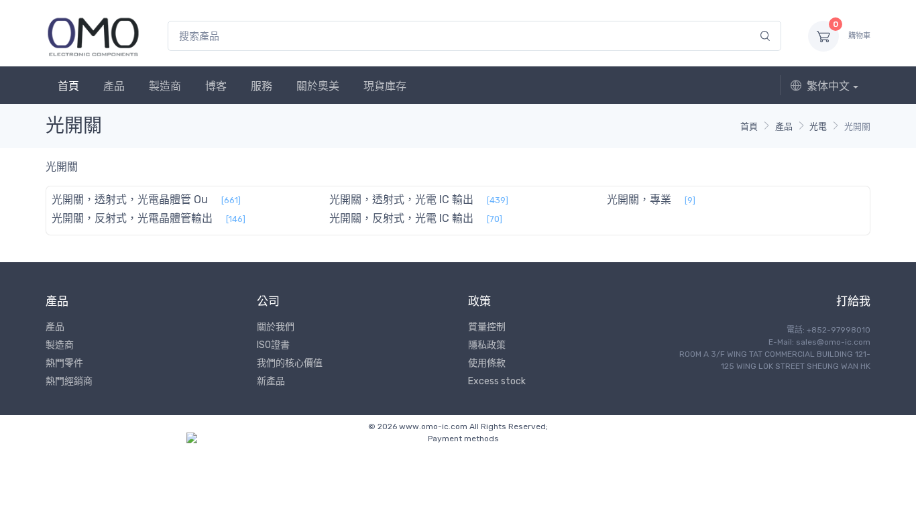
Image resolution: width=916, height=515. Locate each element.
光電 (818, 126)
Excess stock (497, 381)
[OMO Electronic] (93, 36)
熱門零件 (64, 363)
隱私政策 (487, 345)
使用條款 (487, 363)
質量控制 (487, 327)
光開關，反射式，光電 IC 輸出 (401, 218)
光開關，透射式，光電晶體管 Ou (130, 199)
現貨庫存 (384, 86)
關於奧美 (317, 86)
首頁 (68, 86)
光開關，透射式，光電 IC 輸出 (401, 199)
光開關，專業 (639, 199)
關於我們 (275, 327)
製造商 (165, 86)
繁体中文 (828, 86)
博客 (216, 86)
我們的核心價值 (290, 363)
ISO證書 (273, 345)
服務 (261, 86)
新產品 (271, 381)
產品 (114, 86)
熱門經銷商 (69, 381)
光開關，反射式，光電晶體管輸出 (132, 218)
